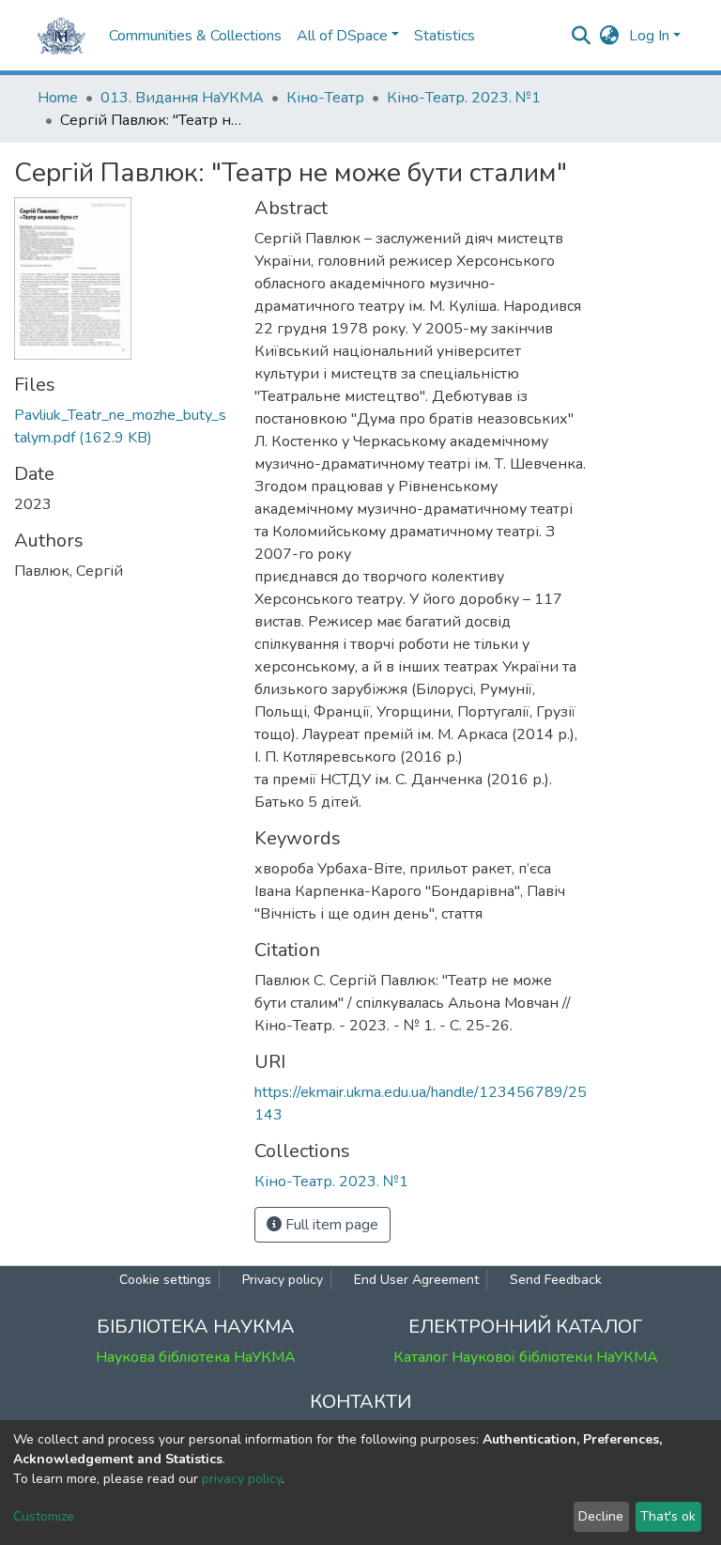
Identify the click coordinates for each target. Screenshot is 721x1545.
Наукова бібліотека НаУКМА (196, 1357)
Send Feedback (556, 1280)
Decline (600, 1516)
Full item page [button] (330, 1224)
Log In (649, 35)
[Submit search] (581, 35)
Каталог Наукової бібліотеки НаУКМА (525, 1357)
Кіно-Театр (325, 97)
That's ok (668, 1516)
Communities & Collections (195, 35)
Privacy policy (282, 1280)
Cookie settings (165, 1280)
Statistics (444, 35)
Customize (43, 1516)
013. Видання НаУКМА (182, 97)
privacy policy (242, 1479)
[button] (609, 35)
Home (58, 97)
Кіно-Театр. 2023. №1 (464, 97)
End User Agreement (416, 1280)
